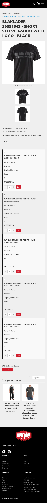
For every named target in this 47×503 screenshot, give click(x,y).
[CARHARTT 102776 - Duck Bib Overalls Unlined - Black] (11, 392)
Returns (4, 491)
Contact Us (27, 466)
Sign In (4, 478)
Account (4, 480)
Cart (3, 482)
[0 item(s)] (38, 3)
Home (25, 462)
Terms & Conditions (8, 486)
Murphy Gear (11, 4)
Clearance (5, 468)
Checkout (5, 484)
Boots (4, 462)
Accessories (6, 466)
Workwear (5, 464)
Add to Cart (7, 370)
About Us (26, 464)
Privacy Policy (6, 488)
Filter (7, 142)
